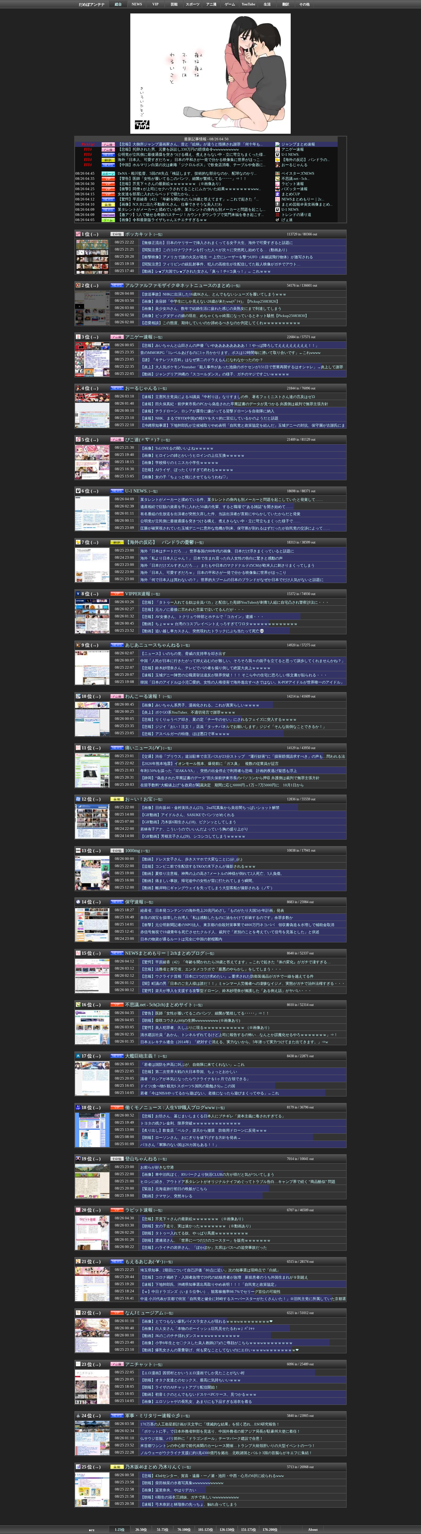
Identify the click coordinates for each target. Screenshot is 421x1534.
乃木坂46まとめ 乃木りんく (153, 1466)
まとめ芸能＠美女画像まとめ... (307, 204)
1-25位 (120, 1530)
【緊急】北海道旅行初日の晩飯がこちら (173, 1189)
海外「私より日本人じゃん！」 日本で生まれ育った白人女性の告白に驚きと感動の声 (211, 558)
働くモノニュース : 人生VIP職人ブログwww (170, 1107)
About (313, 1530)
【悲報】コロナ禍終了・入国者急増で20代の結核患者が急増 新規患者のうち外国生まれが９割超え (224, 1277)
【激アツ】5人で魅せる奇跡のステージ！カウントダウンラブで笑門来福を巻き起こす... (191, 214)
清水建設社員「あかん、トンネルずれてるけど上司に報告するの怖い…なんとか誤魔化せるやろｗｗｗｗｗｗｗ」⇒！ (239, 1035)
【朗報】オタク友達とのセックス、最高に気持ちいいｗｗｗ (190, 1380)
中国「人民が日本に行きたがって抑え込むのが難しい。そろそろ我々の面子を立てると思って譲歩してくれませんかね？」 (242, 661)
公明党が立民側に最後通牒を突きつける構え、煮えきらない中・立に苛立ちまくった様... (191, 154)
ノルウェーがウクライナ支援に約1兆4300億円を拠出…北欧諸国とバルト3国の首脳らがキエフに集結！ (226, 1453)
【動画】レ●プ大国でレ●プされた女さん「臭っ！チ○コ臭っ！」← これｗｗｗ (205, 271)
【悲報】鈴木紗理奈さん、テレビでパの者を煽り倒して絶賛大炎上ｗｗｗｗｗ (205, 668)
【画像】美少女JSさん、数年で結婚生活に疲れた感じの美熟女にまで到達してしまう (211, 308)
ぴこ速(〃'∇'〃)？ (142, 439)
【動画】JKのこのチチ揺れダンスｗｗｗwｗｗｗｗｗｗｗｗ (190, 1336)
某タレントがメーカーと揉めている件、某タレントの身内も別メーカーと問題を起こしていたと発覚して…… (231, 499)
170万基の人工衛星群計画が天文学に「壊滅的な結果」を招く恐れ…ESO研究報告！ (210, 1424)
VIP (155, 4)
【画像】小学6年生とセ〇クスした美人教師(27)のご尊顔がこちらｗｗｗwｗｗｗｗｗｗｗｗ (216, 1343)
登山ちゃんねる (141, 1158)
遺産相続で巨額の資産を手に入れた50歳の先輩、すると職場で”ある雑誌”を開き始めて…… (216, 507)
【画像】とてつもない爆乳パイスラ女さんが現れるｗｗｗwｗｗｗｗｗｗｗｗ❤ (206, 1321)
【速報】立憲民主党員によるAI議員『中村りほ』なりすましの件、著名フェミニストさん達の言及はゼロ (227, 397)
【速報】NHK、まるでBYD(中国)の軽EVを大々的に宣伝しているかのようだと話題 (209, 418)
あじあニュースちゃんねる (152, 645)
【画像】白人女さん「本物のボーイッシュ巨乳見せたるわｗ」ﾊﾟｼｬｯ (197, 1328)
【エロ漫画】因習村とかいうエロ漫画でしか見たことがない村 (192, 1373)
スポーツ (193, 4)
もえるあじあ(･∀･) (144, 1261)
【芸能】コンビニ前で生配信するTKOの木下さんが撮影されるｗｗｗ (198, 866)
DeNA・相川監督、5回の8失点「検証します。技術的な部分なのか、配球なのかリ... (187, 173)
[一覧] (158, 234)
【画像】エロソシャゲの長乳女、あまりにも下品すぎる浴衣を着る (196, 1401)
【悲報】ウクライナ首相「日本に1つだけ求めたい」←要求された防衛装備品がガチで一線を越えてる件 (227, 976)
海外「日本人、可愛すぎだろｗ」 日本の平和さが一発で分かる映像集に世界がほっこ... (190, 159)
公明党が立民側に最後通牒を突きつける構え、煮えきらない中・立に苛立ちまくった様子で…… (220, 521)
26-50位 (141, 1530)
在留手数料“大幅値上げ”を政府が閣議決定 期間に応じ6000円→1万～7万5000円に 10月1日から (222, 785)
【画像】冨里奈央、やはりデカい (168, 1490)
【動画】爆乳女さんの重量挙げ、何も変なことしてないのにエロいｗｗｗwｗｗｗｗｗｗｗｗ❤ (219, 1350)
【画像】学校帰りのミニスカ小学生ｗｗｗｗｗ (179, 462)
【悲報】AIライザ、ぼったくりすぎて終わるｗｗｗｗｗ (186, 470)
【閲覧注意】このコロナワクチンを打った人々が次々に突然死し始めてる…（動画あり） (214, 250)
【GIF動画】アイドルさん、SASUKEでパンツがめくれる (187, 815)
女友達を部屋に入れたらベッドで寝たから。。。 (159, 194)
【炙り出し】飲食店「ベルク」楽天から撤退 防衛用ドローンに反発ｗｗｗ (203, 1130)
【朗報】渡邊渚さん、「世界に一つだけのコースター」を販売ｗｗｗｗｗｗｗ (205, 1240)
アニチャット (139, 1364)
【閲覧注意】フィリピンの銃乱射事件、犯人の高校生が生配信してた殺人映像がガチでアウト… (220, 264)
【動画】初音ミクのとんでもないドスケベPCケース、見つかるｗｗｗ (198, 1394)
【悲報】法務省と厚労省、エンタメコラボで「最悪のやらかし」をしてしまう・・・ (211, 969)
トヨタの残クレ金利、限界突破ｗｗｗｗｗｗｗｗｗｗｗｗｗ (190, 1123)
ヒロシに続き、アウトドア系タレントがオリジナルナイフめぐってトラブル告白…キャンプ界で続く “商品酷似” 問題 (237, 1181)
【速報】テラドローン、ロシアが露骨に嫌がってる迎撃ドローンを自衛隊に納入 (207, 411)
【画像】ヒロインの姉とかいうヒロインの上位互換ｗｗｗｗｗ (192, 455)
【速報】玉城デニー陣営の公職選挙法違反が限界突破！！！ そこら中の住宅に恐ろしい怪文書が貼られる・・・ (233, 675)
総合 (118, 4)
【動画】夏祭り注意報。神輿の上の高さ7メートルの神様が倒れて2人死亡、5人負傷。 (212, 873)
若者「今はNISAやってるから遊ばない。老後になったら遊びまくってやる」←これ (209, 1093)
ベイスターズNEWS (298, 173)
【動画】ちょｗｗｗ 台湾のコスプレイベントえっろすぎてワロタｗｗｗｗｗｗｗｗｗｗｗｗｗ (219, 624)
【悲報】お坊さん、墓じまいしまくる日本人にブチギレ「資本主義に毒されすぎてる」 (213, 1116)
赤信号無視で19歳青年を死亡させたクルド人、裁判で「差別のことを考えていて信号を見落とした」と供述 (229, 932)
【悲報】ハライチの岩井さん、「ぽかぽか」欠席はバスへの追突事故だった (203, 1247)
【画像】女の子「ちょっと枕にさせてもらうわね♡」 (185, 477)
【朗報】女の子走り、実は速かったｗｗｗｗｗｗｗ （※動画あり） (196, 1226)
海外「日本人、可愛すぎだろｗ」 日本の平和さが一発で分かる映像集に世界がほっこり (213, 572)
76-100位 (184, 1530)
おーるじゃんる (295, 165)
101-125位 (205, 1530)
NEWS (137, 4)
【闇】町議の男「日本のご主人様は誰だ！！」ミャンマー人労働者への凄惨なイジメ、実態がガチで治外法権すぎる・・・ (242, 983)
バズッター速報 (295, 189)
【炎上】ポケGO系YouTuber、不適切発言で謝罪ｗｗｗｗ (187, 712)
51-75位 (162, 1530)
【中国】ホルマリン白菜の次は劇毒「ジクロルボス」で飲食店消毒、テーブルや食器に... (191, 165)
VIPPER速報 (137, 593)
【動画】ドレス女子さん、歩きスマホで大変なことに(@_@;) (191, 859)
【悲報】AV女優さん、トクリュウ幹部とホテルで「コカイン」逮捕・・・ (202, 617)
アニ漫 (211, 4)
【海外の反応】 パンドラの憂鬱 (159, 542)
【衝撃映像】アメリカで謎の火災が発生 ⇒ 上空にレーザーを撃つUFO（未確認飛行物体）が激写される (226, 257)
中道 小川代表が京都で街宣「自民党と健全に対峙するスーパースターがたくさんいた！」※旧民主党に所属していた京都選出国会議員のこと (243, 1301)
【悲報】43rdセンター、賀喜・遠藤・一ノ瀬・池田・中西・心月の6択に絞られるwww (212, 1476)
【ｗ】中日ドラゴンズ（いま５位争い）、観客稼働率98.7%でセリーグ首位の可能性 (210, 1291)
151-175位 (248, 1530)
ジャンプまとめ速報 (298, 144)
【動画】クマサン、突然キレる (166, 1196)
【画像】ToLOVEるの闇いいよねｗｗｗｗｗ (177, 448)
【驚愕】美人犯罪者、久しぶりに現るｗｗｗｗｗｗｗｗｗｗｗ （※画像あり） (206, 1027)
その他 (304, 4)
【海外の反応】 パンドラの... (306, 159)
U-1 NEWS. (290, 154)
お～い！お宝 (139, 799)
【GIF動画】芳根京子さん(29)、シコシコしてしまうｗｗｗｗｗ (192, 836)
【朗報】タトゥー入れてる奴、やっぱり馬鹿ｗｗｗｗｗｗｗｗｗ (194, 1233)
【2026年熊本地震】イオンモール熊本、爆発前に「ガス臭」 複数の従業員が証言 (209, 763)
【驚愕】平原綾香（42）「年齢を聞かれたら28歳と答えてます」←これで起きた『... (188, 199)
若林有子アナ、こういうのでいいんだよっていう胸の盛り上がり (194, 829)
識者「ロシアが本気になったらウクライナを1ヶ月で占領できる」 (195, 1079)
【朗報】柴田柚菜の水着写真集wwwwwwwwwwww (181, 1483)
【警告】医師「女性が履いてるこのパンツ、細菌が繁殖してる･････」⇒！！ (182, 178)
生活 (267, 4)
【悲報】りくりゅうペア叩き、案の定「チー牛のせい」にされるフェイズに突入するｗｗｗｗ (218, 719)
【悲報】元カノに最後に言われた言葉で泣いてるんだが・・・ (192, 609)
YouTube (248, 4)
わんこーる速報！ (143, 696)
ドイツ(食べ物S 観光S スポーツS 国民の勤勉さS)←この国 (187, 1086)
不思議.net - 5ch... (296, 178)
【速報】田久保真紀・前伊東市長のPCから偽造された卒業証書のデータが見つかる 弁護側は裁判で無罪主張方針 (234, 404)
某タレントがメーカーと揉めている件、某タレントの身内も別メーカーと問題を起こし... (191, 209)
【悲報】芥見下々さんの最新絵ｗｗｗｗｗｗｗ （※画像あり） (170, 183)
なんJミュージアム (144, 1312)
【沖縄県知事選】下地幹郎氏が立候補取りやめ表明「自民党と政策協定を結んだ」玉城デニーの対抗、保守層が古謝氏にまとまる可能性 (242, 428)
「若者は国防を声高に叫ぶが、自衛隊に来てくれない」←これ (192, 1064)
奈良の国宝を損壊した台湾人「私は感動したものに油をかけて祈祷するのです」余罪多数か (216, 917)
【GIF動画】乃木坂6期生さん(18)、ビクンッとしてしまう (188, 822)
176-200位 (270, 1530)
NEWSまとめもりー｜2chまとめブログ (164, 953)
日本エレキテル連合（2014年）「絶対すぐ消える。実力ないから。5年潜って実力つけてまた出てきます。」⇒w (234, 1042)
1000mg (132, 850)
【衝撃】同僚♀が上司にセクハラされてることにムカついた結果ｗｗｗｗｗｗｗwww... (189, 189)
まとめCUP (291, 194)
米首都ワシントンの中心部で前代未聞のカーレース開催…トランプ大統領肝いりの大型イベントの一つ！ (227, 1446)
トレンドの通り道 (296, 214)
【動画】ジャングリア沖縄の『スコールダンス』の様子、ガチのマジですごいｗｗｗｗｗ (214, 374)
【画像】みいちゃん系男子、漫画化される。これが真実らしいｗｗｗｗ (199, 705)
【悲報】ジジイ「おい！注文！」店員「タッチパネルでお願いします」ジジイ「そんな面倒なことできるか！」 (233, 726)
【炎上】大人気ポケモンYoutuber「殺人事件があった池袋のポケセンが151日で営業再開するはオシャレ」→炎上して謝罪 (241, 367)
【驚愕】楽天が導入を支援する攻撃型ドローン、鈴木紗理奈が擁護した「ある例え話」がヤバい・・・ (226, 990)
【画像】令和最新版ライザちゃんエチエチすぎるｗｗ (162, 219)
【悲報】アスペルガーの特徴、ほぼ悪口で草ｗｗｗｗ (185, 734)
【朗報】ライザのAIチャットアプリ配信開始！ (179, 1387)
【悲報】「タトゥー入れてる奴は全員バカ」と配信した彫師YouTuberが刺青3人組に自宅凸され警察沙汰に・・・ (234, 602)
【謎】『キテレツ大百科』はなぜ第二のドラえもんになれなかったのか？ (201, 360)
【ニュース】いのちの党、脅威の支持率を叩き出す (183, 653)
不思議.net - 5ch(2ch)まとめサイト (159, 1004)
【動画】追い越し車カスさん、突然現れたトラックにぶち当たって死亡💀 (202, 631)
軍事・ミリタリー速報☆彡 (152, 1415)
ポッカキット (139, 234)
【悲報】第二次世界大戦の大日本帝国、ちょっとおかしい (188, 1072)
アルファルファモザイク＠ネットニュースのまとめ (178, 285)
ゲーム (230, 4)
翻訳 (285, 4)
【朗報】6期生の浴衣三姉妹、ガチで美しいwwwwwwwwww (189, 1497)
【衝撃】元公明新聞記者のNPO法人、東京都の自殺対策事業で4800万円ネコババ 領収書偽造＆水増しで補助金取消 (237, 925)
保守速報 (134, 901)
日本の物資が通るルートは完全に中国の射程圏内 (181, 939)
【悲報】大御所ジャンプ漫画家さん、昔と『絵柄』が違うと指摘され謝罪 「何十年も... (190, 144)
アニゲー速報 (293, 149)
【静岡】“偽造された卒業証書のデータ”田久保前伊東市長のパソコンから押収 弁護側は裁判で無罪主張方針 (230, 778)
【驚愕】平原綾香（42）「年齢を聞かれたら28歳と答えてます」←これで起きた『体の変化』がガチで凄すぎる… (235, 962)
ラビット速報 (293, 184)
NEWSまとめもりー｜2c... (303, 199)
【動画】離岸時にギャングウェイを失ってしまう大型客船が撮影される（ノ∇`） (207, 888)
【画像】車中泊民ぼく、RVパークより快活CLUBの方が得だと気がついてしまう (207, 1174)
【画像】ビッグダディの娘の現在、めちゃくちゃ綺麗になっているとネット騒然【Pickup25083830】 (224, 316)
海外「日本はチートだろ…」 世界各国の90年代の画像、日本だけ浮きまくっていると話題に (217, 551)
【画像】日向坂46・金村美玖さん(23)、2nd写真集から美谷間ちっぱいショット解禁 (210, 808)
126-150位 (227, 1530)
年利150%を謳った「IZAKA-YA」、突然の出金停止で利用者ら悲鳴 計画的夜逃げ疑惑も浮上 (218, 771)
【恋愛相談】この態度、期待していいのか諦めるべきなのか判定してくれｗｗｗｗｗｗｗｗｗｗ (220, 323)
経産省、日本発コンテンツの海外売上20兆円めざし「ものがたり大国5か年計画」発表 (212, 910)
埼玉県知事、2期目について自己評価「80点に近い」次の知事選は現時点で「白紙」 (210, 1270)
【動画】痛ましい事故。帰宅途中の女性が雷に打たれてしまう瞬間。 (198, 881)
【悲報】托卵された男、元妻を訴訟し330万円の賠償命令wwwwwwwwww (178, 149)
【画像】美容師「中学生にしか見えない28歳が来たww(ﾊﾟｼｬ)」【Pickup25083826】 (210, 301)
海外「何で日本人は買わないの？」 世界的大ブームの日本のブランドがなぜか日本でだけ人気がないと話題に (232, 580)
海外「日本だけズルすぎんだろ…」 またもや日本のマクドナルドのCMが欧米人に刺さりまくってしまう (227, 565)
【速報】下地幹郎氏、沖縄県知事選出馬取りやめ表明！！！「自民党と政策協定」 (209, 1284)
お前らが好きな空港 (157, 1167)
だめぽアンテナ (92, 4)
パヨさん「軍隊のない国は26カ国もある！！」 (179, 1145)
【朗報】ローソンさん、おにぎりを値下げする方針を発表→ (190, 1137)
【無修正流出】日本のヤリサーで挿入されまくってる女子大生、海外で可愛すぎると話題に (216, 243)
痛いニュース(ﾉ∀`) (143, 747)
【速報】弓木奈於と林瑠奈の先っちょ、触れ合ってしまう (188, 1504)
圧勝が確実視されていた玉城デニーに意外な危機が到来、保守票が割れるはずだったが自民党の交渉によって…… (235, 528)
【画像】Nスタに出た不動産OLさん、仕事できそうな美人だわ (170, 204)
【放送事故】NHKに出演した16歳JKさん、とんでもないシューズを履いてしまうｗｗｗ (213, 294)
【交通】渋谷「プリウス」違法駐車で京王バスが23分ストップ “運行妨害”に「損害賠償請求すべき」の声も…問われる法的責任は (242, 759)
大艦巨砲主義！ (141, 1055)
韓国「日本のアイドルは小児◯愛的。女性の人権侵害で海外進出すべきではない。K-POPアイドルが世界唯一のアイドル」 (242, 682)
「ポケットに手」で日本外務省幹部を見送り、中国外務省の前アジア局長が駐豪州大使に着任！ (220, 1431)
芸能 (174, 4)
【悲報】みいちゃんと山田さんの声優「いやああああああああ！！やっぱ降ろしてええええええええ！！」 (229, 345)
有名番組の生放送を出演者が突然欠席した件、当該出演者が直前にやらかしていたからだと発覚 (220, 514)
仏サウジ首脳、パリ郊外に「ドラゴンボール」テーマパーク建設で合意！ (201, 1438)
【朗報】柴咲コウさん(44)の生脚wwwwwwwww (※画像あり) (190, 1020)
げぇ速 (287, 220)
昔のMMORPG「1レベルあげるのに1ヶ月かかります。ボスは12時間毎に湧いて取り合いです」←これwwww (230, 352)
